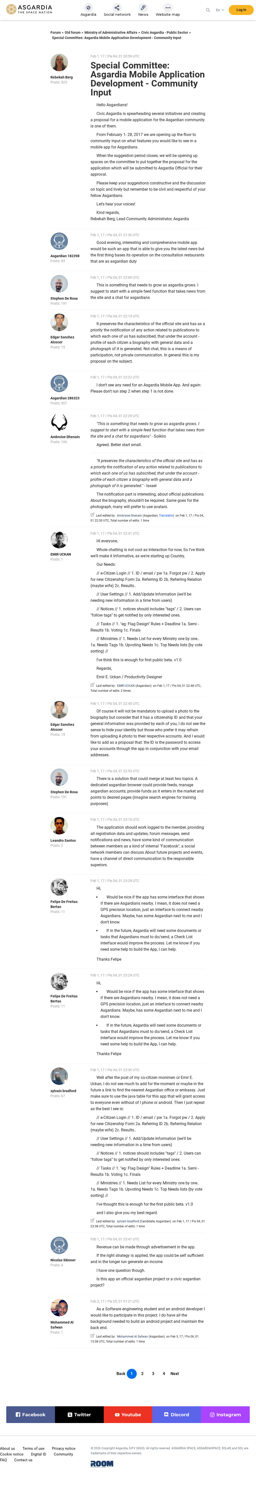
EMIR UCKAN (60, 554)
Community (63, 1454)
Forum (55, 32)
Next (174, 1373)
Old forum (72, 32)
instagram (228, 1415)
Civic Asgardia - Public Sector (164, 32)
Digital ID (38, 1454)
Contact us (23, 1460)
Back (121, 1373)
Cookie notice (12, 1454)
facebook (34, 1415)
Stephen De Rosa (64, 298)
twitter (82, 1415)
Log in (241, 10)
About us (7, 1448)
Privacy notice (64, 1448)
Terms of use (33, 1448)
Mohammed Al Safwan (132, 1336)
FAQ (3, 1460)
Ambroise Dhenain (65, 437)
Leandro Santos (63, 840)
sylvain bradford (63, 1091)
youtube (131, 1415)
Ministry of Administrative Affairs (110, 32)
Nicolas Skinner (63, 1260)
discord (180, 1415)
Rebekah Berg (61, 77)
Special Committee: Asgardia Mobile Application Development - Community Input (116, 38)
